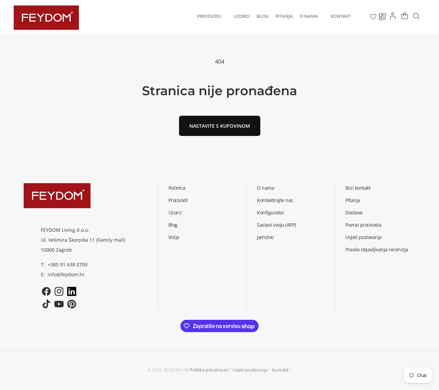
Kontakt (280, 370)
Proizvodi (178, 200)
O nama (265, 188)
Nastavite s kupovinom (219, 126)
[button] (212, 16)
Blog (173, 225)
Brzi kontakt (357, 188)
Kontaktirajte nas (275, 200)
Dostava (354, 212)
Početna (177, 188)
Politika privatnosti (209, 370)
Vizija (173, 237)
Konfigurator (270, 212)
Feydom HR (176, 370)
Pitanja (352, 200)
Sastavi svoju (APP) (276, 225)
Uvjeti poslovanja (363, 237)
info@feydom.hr (66, 274)
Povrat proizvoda (363, 225)
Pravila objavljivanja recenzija (376, 249)
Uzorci (175, 212)
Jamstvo (265, 237)
